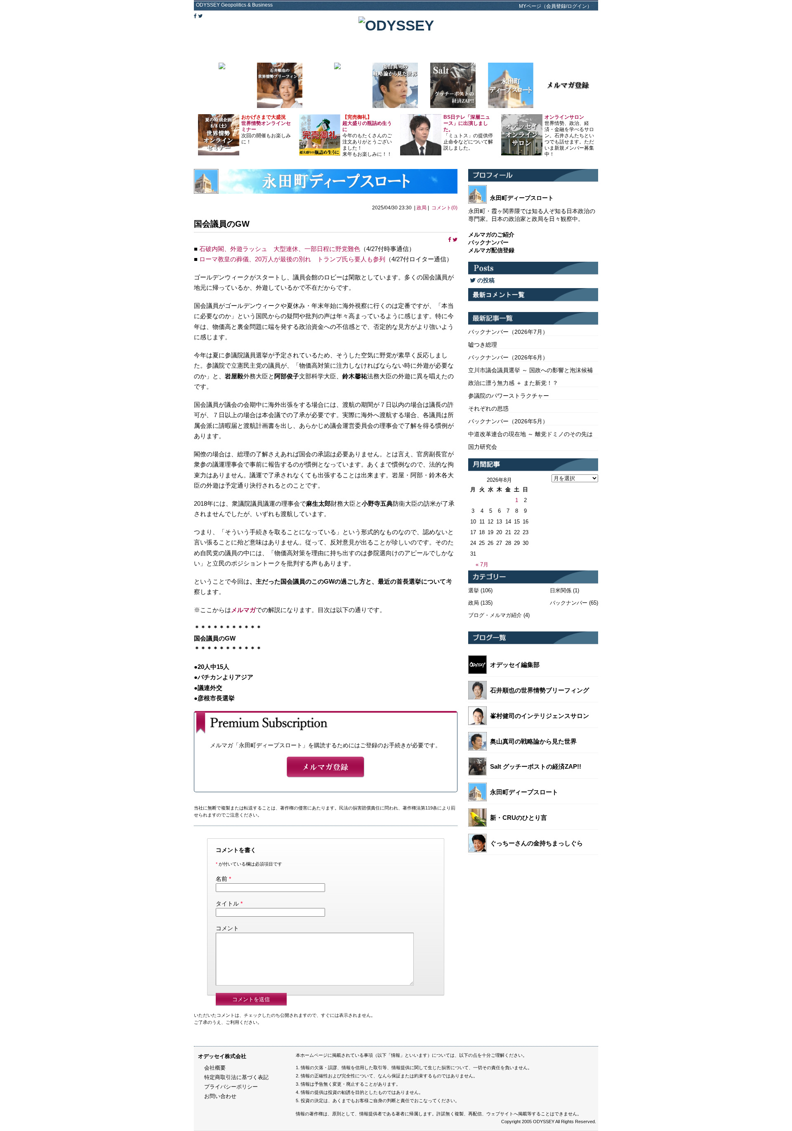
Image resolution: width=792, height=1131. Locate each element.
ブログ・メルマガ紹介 (495, 615)
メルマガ (243, 609)
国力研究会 (482, 446)
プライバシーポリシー (231, 1087)
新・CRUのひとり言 (518, 817)
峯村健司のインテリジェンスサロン (539, 715)
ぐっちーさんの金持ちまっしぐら (536, 843)
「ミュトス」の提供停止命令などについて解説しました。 (468, 132)
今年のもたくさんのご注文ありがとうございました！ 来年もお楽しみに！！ (367, 135)
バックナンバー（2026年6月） (508, 357)
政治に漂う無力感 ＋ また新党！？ (513, 383)
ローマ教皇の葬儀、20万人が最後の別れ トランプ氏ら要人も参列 (292, 259)
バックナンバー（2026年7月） (508, 332)
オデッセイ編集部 (515, 664)
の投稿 (485, 280)
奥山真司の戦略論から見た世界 (533, 741)
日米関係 (560, 590)
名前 (221, 878)
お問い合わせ (220, 1096)
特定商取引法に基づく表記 (236, 1077)
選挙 (473, 590)
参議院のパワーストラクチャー (508, 395)
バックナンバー (568, 603)
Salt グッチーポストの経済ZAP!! (535, 766)
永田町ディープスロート (524, 791)
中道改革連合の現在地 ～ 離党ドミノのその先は (530, 434)
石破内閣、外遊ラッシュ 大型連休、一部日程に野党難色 (279, 248)
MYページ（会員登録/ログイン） (555, 6)
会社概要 (215, 1068)
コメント (227, 928)
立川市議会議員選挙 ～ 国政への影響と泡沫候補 (530, 370)
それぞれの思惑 (488, 408)
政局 (422, 208)
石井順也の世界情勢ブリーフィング (539, 690)
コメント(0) (444, 208)
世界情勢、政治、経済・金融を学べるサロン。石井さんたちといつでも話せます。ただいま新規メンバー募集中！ (569, 135)
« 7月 (482, 564)
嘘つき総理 (482, 344)
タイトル (227, 903)
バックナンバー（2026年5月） (508, 421)
